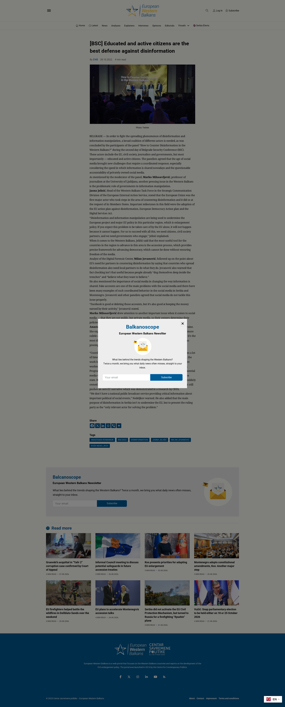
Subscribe (166, 377)
